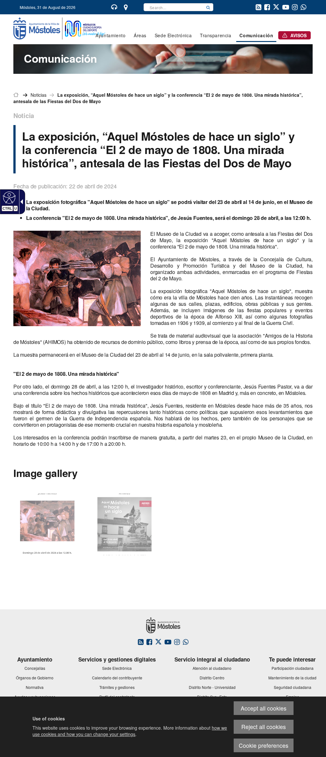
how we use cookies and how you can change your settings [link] (129, 731)
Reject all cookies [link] (263, 727)
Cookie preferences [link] (263, 745)
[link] (8, 197)
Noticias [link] (38, 95)
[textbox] (173, 7)
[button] (208, 7)
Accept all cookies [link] (264, 708)
